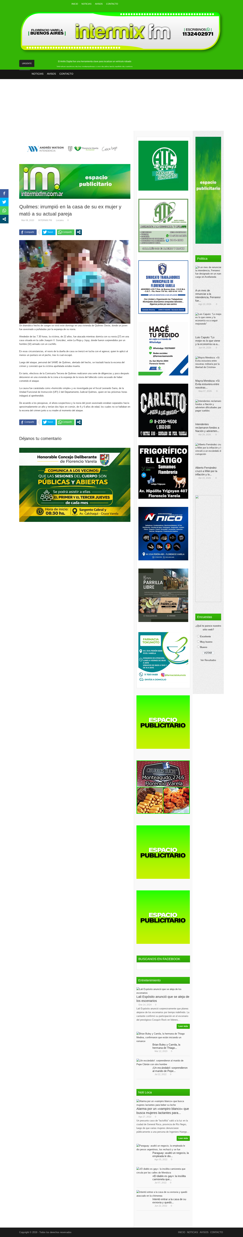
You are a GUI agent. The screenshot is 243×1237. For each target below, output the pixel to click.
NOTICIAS (86, 4)
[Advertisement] (121, 107)
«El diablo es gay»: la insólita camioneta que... (169, 1177)
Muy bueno (206, 641)
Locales (60, 220)
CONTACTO (112, 4)
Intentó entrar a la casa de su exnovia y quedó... (169, 1201)
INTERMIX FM (45, 220)
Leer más (183, 1026)
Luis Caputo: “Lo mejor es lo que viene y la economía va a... (207, 341)
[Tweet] (49, 232)
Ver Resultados (208, 660)
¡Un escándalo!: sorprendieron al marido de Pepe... (169, 1069)
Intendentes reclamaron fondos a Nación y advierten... (207, 427)
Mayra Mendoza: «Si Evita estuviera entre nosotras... (207, 384)
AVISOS (99, 4)
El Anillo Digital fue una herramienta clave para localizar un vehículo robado (94, 61)
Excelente (205, 636)
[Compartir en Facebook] (28, 232)
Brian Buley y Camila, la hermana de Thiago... (166, 1046)
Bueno (203, 647)
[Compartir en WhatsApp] (65, 232)
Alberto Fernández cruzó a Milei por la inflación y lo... (206, 471)
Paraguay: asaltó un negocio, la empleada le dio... (170, 1154)
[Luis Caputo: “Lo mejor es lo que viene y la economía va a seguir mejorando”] (209, 323)
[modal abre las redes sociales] (79, 232)
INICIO (75, 4)
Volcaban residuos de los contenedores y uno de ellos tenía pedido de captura (95, 67)
